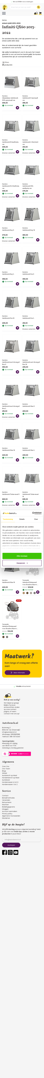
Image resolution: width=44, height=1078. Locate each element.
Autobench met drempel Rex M (31, 363)
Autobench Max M (8, 450)
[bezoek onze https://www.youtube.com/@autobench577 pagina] (15, 852)
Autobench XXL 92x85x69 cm (27, 187)
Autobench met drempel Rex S (11, 363)
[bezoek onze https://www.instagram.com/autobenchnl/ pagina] (10, 852)
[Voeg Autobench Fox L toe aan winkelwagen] (37, 328)
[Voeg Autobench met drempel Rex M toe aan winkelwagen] (37, 372)
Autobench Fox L (28, 318)
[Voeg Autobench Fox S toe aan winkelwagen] (37, 284)
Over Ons (5, 766)
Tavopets (25, 580)
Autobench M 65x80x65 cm (10, 143)
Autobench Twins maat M (30, 495)
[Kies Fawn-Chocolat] (31, 593)
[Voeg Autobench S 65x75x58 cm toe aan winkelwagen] (37, 107)
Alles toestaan (22, 556)
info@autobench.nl (9, 732)
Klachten (5, 805)
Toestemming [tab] (8, 519)
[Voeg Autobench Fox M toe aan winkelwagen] (17, 328)
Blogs (4, 771)
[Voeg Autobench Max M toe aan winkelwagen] (17, 460)
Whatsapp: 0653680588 (11, 734)
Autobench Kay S (8, 230)
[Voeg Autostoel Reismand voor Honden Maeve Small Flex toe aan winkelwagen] (37, 592)
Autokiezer (6, 780)
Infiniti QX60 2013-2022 (11, 23)
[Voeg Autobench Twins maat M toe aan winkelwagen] (37, 504)
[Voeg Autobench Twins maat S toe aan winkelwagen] (17, 504)
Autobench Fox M (8, 318)
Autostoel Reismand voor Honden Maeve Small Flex (29, 583)
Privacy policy (7, 814)
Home (4, 20)
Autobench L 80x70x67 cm (30, 143)
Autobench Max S (28, 406)
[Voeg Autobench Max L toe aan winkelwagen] (37, 460)
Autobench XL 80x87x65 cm (10, 187)
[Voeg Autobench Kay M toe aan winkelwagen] (37, 240)
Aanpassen (21, 563)
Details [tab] (22, 519)
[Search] (38, 7)
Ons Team (6, 769)
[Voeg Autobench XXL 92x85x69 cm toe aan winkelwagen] (37, 195)
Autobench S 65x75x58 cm (30, 99)
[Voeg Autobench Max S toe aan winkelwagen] (37, 416)
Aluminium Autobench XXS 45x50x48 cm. (10, 99)
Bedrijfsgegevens (8, 807)
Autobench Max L (28, 450)
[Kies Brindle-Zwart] (28, 593)
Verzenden (6, 800)
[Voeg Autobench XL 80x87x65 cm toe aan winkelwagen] (17, 195)
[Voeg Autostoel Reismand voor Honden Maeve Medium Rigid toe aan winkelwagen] (17, 636)
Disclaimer (6, 818)
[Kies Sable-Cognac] (24, 593)
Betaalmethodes (8, 798)
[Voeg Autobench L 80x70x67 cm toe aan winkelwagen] (37, 151)
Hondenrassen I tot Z (10, 784)
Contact (5, 796)
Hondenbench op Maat (10, 778)
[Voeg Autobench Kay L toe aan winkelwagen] (17, 284)
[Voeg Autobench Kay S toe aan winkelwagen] (17, 240)
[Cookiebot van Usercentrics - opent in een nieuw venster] (32, 513)
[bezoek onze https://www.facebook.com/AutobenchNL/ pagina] (4, 852)
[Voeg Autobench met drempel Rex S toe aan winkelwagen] (17, 372)
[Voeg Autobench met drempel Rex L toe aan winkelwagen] (17, 416)
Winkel (4, 773)
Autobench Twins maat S (10, 494)
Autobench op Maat (9, 775)
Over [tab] (36, 519)
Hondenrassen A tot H (10, 782)
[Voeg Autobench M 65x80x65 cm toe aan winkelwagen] (17, 151)
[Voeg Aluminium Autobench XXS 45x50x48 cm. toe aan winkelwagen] (17, 107)
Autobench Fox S (28, 274)
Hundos (4, 96)
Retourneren (6, 802)
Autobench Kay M (28, 230)
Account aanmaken (9, 811)
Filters (7, 62)
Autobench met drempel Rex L (11, 407)
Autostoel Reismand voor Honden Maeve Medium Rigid (9, 627)
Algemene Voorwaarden (11, 816)
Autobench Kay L (8, 274)
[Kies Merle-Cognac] (35, 593)
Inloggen (5, 809)
